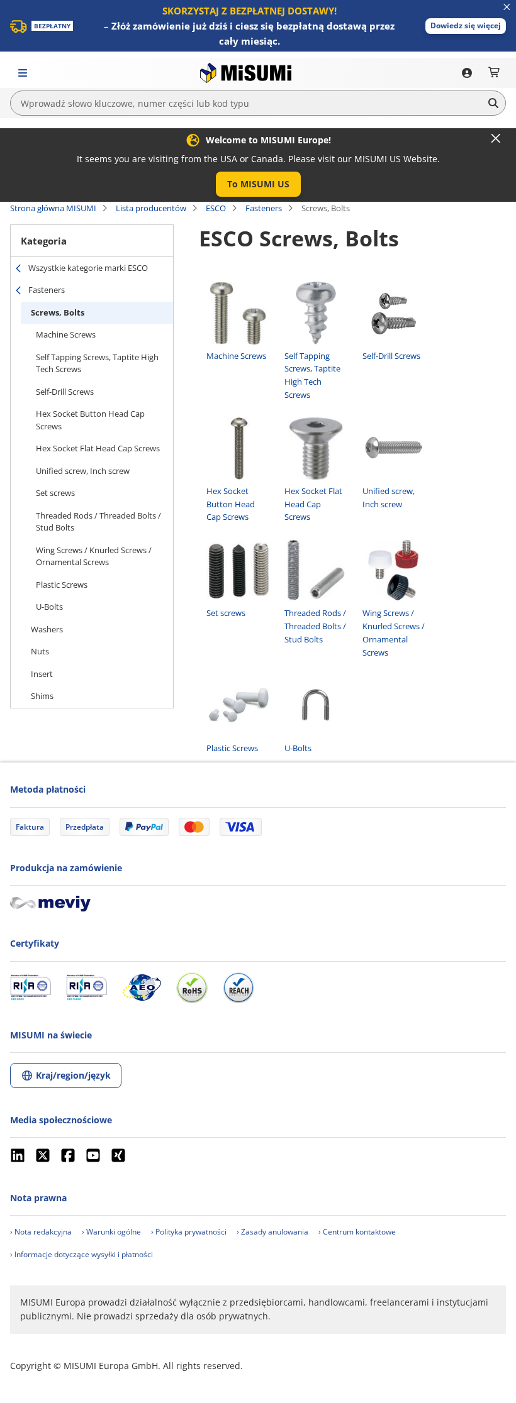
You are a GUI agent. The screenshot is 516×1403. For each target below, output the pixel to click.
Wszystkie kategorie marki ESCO (88, 267)
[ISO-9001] (30, 987)
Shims (42, 696)
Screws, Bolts (57, 312)
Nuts (40, 651)
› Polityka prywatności (189, 1231)
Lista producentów (151, 208)
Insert (42, 673)
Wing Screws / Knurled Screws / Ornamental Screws (94, 556)
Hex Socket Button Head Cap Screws (90, 420)
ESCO (216, 208)
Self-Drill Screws (65, 391)
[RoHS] (192, 987)
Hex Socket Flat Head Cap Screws (98, 448)
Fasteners (263, 208)
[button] (465, 26)
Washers (47, 629)
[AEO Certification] (141, 987)
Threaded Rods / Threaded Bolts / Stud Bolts (98, 522)
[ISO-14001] (86, 987)
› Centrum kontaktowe (357, 1231)
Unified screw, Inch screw (83, 470)
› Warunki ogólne (111, 1231)
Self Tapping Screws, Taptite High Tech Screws (97, 363)
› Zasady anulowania (272, 1231)
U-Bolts (49, 606)
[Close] (496, 138)
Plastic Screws (61, 584)
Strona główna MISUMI (53, 208)
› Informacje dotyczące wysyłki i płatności (81, 1254)
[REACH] (238, 987)
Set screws (55, 492)
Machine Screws (66, 334)
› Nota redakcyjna (41, 1231)
